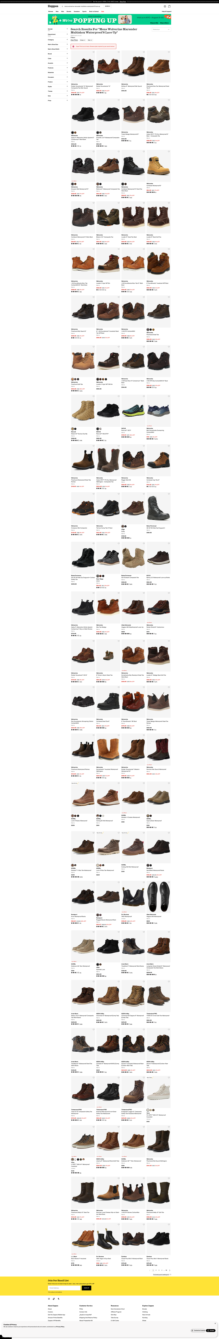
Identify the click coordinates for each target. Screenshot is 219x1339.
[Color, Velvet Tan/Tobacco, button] (100, 865)
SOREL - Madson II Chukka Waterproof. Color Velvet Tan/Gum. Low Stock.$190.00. (133, 805)
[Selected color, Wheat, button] (72, 379)
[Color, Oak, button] (100, 964)
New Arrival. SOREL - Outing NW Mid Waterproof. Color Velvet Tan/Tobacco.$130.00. (133, 854)
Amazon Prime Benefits (55, 1317)
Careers (50, 1312)
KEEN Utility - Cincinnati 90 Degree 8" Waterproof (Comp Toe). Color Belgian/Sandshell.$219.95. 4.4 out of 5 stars (133, 1002)
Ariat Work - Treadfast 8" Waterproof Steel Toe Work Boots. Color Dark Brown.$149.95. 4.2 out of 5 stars (83, 1050)
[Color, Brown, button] (75, 184)
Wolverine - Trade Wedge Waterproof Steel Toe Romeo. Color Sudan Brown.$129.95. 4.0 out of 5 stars (159, 708)
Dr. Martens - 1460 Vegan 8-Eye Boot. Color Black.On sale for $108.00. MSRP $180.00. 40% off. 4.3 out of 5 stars (108, 1244)
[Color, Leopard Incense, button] (153, 1110)
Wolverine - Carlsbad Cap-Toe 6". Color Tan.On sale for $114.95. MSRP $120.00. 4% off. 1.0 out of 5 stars (159, 466)
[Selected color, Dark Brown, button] (148, 329)
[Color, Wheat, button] (153, 329)
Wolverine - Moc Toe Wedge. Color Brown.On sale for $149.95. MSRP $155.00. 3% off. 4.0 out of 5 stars (108, 614)
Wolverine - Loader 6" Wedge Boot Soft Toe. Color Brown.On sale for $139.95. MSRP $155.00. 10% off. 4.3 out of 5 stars (159, 661)
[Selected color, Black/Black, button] (97, 964)
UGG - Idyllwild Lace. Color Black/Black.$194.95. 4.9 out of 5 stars (108, 953)
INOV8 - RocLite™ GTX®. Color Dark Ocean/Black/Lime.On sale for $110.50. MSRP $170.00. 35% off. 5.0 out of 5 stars (133, 418)
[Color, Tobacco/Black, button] (75, 815)
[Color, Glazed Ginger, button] (83, 1159)
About (50, 1309)
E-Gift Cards (115, 1320)
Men (89, 40)
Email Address (54, 1288)
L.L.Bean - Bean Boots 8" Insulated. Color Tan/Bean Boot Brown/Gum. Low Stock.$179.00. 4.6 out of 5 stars (83, 1244)
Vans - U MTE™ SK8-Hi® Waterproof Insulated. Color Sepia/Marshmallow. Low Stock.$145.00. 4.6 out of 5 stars (83, 1149)
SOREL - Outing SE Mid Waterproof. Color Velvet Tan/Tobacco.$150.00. (108, 805)
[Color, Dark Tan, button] (75, 132)
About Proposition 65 (86, 1320)
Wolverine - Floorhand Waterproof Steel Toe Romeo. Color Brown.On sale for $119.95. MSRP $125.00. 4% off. (83, 466)
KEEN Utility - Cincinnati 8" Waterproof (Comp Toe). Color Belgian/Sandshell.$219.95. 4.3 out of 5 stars (108, 1002)
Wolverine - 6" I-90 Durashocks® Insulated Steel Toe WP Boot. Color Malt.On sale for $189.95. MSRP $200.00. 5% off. (108, 318)
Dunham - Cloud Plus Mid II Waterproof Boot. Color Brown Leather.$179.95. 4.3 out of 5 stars (133, 1244)
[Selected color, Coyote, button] (72, 428)
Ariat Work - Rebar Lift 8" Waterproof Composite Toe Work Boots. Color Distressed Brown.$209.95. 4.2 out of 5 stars (83, 1002)
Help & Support (166, 11)
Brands (144, 1309)
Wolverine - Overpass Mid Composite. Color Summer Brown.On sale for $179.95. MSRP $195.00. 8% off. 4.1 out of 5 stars (83, 515)
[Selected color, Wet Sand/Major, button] (97, 865)
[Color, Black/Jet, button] (78, 815)
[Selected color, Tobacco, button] (72, 865)
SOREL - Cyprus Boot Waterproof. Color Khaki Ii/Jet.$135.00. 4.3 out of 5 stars (159, 805)
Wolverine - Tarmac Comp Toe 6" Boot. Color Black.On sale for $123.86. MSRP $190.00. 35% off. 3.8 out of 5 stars (108, 515)
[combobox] (82, 6)
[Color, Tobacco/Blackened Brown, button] (150, 815)
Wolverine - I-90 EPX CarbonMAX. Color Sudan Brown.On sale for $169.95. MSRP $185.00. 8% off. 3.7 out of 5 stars (133, 318)
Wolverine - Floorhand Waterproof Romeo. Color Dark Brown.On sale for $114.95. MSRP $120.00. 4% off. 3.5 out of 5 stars (83, 756)
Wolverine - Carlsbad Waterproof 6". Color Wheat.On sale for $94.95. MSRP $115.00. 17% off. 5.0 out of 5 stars (159, 174)
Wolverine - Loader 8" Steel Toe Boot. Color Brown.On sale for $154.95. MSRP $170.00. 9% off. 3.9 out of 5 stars (133, 223)
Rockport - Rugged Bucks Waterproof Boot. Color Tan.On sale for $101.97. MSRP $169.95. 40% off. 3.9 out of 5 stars (108, 904)
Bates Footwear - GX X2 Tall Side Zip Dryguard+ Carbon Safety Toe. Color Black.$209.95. (83, 565)
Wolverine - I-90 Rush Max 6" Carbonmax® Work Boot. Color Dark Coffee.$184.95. (133, 368)
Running (144, 1317)
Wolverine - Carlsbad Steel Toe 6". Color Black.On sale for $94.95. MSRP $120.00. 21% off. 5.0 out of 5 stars (108, 708)
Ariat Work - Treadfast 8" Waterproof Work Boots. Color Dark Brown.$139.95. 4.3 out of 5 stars (133, 953)
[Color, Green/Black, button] (80, 1159)
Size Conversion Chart (118, 1309)
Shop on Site (154, 23)
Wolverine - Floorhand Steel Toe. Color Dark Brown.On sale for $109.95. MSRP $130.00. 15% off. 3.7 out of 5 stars (159, 318)
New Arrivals (146, 1315)
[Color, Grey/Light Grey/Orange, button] (100, 428)
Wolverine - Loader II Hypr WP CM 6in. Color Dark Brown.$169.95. (108, 368)
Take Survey (114, 1317)
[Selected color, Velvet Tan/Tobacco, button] (97, 815)
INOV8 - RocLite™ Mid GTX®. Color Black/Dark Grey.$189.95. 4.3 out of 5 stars (108, 418)
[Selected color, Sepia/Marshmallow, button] (72, 1159)
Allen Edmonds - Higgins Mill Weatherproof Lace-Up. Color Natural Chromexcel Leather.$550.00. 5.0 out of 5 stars (133, 614)
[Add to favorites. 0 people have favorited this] (93, 52)
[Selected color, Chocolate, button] (148, 865)
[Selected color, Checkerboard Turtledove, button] (148, 1110)
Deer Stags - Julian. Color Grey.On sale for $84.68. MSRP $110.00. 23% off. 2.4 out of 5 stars (108, 565)
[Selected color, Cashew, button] (97, 184)
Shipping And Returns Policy (88, 1317)
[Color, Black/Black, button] (100, 815)
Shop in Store (164, 23)
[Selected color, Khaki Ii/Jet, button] (148, 815)
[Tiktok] (54, 1299)
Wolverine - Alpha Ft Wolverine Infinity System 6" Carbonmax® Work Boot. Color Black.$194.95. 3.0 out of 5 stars (83, 122)
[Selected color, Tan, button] (97, 915)
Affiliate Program (116, 1312)
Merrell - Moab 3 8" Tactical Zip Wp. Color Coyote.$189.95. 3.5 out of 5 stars (83, 418)
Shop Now (123, 1)
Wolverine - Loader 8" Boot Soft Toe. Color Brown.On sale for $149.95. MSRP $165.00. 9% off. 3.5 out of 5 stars (159, 223)
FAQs (81, 1309)
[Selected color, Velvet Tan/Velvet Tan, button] (72, 815)
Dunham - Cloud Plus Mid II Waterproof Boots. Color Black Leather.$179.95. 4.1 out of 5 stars (159, 1244)
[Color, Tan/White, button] (150, 1110)
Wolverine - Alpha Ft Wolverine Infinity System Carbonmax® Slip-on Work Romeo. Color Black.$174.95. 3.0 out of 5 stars (83, 614)
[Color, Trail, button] (100, 379)
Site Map (113, 1315)
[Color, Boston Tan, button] (100, 915)
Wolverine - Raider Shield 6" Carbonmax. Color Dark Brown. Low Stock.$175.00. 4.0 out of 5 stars (159, 614)
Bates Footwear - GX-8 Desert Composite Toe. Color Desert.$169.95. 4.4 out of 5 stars (133, 565)
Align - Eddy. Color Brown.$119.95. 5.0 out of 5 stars (133, 515)
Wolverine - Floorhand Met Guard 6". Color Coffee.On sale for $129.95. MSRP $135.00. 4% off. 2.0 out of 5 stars (83, 318)
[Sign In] (165, 6)
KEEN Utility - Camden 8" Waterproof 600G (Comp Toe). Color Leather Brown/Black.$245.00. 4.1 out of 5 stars (108, 1050)
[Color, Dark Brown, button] (125, 184)
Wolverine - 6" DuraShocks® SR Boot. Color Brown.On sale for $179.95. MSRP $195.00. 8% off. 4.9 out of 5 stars (133, 708)
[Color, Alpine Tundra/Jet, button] (103, 815)
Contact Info (83, 1312)
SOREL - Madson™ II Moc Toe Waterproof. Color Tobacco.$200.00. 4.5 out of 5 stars (83, 854)
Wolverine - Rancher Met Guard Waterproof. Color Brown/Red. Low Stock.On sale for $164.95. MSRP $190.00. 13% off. (159, 756)
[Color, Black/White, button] (75, 1159)
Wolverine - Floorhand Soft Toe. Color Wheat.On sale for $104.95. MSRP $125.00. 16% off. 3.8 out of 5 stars (83, 368)
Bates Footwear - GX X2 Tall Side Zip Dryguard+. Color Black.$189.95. (159, 515)
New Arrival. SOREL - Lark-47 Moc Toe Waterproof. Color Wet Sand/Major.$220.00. (108, 854)
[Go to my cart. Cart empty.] (169, 6)
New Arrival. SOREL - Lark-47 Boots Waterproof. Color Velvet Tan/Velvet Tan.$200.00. (83, 805)
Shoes (82, 40)
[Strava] (58, 1299)
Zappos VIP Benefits (54, 1320)
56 (166, 1270)
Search (107, 6)
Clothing (145, 1312)
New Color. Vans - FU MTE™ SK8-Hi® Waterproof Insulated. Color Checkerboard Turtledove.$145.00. (159, 1099)
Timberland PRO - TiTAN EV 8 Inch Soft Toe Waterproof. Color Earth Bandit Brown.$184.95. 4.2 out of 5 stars (159, 1002)
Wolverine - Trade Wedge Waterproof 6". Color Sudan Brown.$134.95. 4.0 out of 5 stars (133, 122)
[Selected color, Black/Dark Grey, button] (97, 428)
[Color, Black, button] (100, 184)
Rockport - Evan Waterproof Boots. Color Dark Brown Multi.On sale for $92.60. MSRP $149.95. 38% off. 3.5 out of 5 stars (83, 904)
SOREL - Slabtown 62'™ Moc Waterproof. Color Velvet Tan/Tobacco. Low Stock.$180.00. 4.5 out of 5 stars (133, 1149)
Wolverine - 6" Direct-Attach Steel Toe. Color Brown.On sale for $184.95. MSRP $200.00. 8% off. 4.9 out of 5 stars (108, 661)
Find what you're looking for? (161, 1274)
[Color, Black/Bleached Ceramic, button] (103, 865)
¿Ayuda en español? (85, 1315)
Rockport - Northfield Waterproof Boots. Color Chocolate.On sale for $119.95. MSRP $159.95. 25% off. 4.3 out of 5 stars (159, 854)
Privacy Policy (60, 1326)
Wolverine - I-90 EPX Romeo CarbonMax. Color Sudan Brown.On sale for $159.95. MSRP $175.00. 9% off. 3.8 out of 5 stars (133, 1198)
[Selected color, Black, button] (72, 132)
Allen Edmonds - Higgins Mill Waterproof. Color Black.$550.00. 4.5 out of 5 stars (159, 904)
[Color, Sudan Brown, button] (100, 132)
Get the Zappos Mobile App (56, 1315)
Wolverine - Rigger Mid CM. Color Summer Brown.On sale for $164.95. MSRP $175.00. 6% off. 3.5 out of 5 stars (133, 466)
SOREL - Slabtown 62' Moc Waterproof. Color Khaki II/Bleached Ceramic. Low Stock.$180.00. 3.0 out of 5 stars (83, 953)
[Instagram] (49, 1299)
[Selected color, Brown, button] (122, 526)
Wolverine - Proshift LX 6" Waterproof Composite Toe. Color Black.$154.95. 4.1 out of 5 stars (108, 122)
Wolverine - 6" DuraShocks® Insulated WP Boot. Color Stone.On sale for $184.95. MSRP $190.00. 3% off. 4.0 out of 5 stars (159, 270)
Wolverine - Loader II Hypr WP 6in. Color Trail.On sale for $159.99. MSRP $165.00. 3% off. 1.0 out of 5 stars (108, 270)
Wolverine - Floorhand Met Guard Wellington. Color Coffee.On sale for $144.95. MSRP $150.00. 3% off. (159, 1149)
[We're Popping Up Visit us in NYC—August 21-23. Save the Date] (109, 19)
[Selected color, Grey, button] (97, 576)
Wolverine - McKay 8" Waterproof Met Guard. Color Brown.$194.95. (133, 73)
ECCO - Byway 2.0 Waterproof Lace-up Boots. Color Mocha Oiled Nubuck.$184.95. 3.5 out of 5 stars (159, 565)
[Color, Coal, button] (75, 865)
